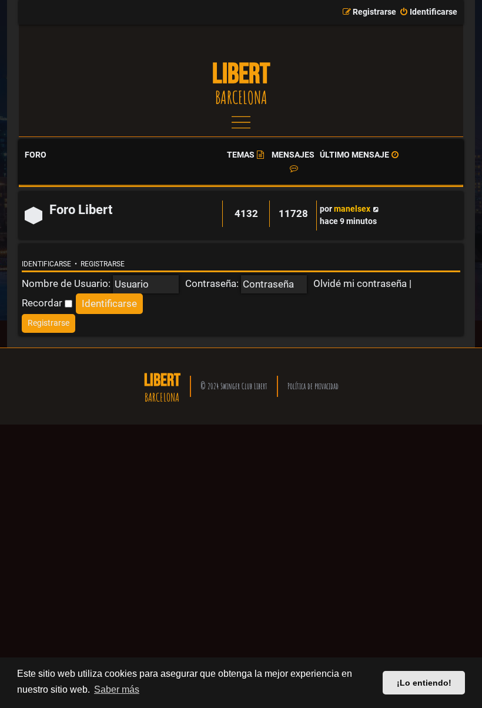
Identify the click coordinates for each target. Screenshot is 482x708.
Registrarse (103, 264)
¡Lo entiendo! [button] (424, 682)
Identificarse (46, 264)
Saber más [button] (116, 689)
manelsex (352, 209)
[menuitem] (428, 12)
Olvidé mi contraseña (360, 283)
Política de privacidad (313, 386)
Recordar (43, 303)
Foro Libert (80, 209)
